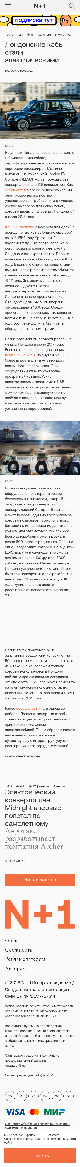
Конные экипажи (19, 227)
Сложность (18, 950)
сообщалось (27, 708)
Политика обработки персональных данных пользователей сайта (37, 1126)
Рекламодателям (25, 959)
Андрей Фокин (15, 860)
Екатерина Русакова (19, 70)
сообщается (15, 190)
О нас (12, 940)
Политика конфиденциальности (61, 1136)
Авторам (15, 968)
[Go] (8, 6)
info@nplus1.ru (46, 1075)
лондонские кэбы (20, 355)
